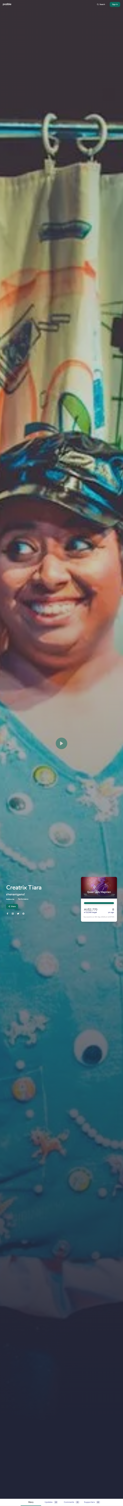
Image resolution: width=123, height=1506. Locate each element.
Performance (23, 899)
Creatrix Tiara (24, 887)
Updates (51, 1502)
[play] (61, 743)
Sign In (115, 4)
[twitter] (18, 913)
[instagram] (12, 913)
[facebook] (7, 913)
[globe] (23, 913)
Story (31, 1502)
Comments (71, 1502)
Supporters (91, 1502)
